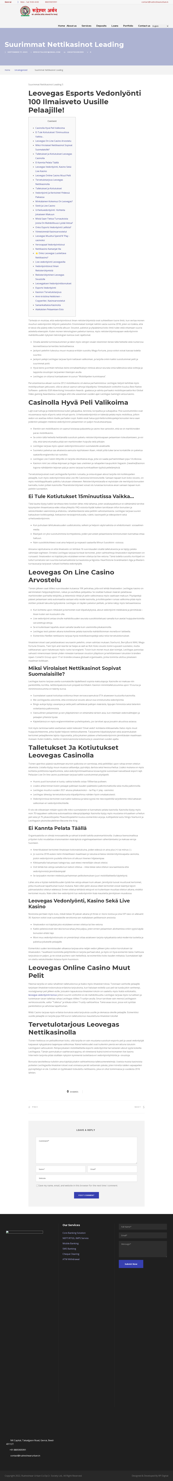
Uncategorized (75, 52)
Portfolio (128, 26)
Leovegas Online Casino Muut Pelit (53, 175)
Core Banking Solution (74, 1232)
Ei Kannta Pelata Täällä (47, 162)
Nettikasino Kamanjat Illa (48, 248)
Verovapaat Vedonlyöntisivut (50, 244)
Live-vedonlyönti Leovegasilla (50, 261)
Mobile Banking (71, 1243)
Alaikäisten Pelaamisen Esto (49, 309)
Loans (115, 26)
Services (86, 26)
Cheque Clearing (71, 1253)
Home (61, 26)
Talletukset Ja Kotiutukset (48, 188)
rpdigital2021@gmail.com (46, 52)
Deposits (101, 26)
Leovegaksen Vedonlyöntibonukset (53, 283)
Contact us (144, 26)
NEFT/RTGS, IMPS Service (76, 1238)
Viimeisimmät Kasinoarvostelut (51, 231)
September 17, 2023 (17, 52)
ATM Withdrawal (71, 1259)
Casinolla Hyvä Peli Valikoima (50, 127)
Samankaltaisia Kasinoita (48, 305)
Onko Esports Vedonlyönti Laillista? (53, 227)
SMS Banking (69, 1248)
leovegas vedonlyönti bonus (42, 994)
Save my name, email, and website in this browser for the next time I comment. (78, 1185)
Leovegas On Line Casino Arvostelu (53, 140)
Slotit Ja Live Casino (45, 205)
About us (72, 26)
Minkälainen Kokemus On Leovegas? (54, 201)
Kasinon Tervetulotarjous (48, 292)
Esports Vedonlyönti (45, 287)
